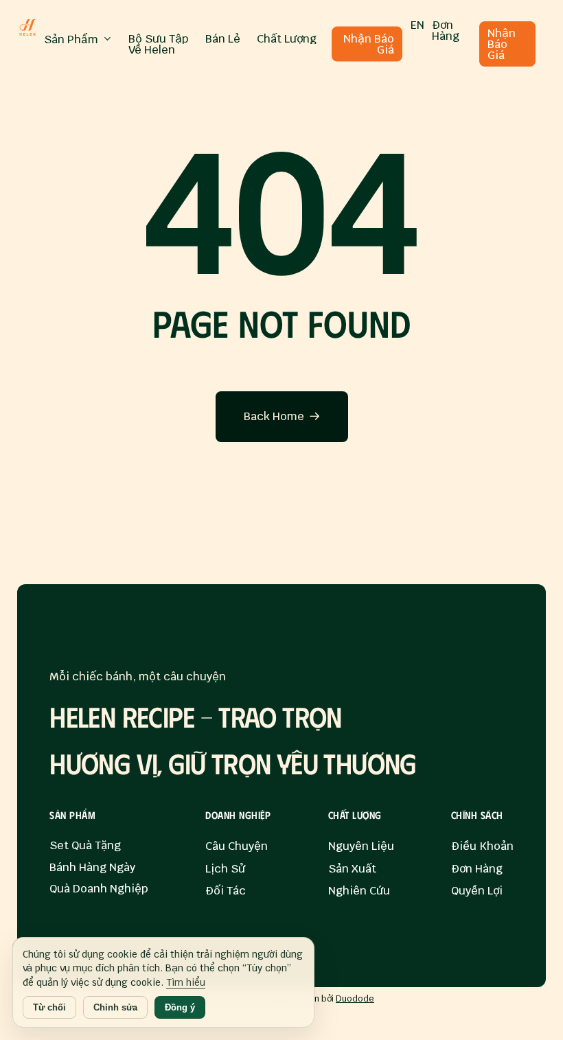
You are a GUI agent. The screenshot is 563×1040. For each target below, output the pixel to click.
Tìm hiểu (185, 982)
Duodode (355, 998)
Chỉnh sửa (115, 1007)
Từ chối (49, 1007)
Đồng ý (180, 1007)
